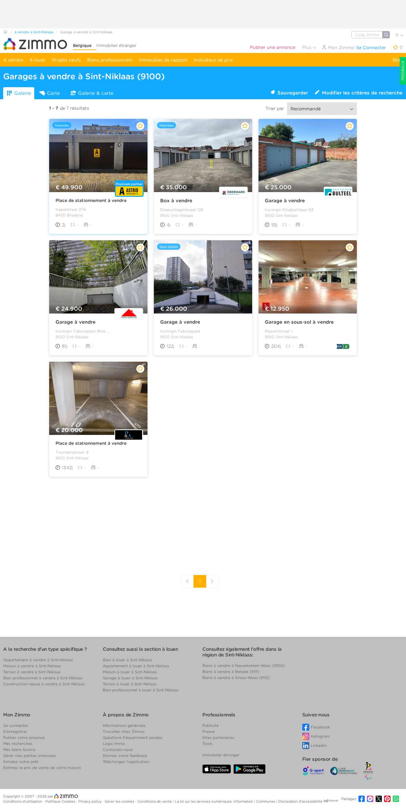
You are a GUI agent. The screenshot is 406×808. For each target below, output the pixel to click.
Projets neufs (66, 59)
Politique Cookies (60, 801)
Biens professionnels (110, 59)
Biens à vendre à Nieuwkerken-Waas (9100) (243, 665)
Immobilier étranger (116, 45)
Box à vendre (176, 201)
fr (398, 35)
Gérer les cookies (120, 801)
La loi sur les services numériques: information (214, 801)
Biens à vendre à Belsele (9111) (230, 671)
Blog (398, 59)
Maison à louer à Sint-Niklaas (130, 671)
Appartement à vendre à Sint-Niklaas (38, 659)
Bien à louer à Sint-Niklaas (127, 659)
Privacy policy (90, 801)
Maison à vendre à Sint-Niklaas (32, 665)
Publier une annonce (272, 47)
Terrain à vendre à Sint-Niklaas (32, 671)
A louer (37, 59)
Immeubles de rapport (163, 59)
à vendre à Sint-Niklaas (34, 32)
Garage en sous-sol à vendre (299, 322)
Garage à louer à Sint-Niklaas (130, 677)
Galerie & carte (96, 93)
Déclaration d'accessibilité (300, 801)
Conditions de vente (155, 801)
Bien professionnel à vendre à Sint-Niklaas (42, 677)
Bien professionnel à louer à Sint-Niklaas (141, 690)
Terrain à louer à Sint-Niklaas (130, 684)
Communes (266, 801)
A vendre (13, 59)
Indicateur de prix (213, 59)
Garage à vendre (285, 201)
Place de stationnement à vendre (91, 200)
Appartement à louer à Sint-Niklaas (136, 665)
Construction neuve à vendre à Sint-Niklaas (44, 684)
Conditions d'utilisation (23, 801)
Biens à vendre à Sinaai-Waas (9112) (236, 677)
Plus (307, 47)
